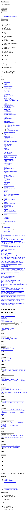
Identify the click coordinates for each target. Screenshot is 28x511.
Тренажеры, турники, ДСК (10, 157)
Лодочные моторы (8, 195)
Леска (5, 191)
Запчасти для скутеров (9, 132)
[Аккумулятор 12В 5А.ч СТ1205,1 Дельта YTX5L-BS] (14, 390)
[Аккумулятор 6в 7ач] (6, 358)
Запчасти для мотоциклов (18, 251)
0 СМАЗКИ (18, 299)
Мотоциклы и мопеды (9, 122)
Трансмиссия (10, 128)
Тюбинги (6, 146)
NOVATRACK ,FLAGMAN (11, 101)
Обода (5, 117)
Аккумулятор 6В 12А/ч (6, 329)
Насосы (5, 198)
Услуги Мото (7, 92)
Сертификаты (7, 88)
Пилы (5, 83)
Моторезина (10, 277)
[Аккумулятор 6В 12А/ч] (7, 328)
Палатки (6, 172)
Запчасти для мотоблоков (7, 291)
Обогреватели (7, 205)
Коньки (5, 140)
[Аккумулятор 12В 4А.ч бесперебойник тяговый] (13, 369)
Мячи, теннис (7, 153)
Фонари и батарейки (9, 176)
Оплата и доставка (8, 14)
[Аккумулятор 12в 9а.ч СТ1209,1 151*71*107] (12, 435)
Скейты (6, 156)
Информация (3, 476)
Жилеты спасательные (6, 283)
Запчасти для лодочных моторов (12, 194)
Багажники (6, 110)
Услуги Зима (7, 91)
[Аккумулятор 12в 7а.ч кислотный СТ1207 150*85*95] (14, 424)
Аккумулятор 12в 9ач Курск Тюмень (10, 447)
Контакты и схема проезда (10, 16)
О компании (7, 217)
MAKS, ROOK (7, 98)
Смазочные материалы (9, 203)
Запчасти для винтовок (12, 303)
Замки (5, 184)
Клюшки (6, 138)
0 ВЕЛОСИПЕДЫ (5, 299)
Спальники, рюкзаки (9, 173)
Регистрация (7, 6)
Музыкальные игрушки (10, 211)
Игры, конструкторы (9, 210)
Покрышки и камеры (9, 186)
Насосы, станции (5, 288)
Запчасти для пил (8, 86)
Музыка (6, 178)
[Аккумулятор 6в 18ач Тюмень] (9, 338)
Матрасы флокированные (10, 171)
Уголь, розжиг (7, 175)
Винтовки (3, 303)
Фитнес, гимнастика (9, 160)
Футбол (5, 161)
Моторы (6, 202)
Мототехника (7, 121)
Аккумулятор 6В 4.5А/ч (7, 350)
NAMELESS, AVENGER (10, 99)
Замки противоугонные (10, 114)
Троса (8, 129)
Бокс (5, 151)
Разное (5, 214)
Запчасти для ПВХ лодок (11, 284)
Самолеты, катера (20, 296)
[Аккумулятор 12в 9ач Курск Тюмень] (10, 446)
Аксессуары (7, 109)
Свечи (5, 196)
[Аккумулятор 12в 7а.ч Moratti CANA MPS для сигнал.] (14, 411)
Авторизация (7, 4)
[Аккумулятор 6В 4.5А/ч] (7, 348)
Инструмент (7, 82)
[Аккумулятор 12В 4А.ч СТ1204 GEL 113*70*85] (13, 379)
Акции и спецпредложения (11, 489)
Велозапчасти (7, 107)
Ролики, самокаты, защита (10, 155)
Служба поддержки (5, 484)
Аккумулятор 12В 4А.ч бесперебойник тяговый (13, 370)
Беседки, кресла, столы (9, 168)
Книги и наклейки (8, 206)
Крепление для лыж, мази (10, 141)
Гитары (5, 180)
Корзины (6, 115)
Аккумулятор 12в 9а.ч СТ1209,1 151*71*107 (12, 437)
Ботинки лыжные (8, 137)
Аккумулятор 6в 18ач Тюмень (8, 339)
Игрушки (6, 209)
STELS (5, 102)
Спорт (5, 148)
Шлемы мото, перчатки (10, 199)
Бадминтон (6, 149)
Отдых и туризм (8, 163)
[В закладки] (8, 337)
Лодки (20, 284)
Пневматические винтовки (10, 213)
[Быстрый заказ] (7, 337)
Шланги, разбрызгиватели (16, 288)
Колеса (5, 133)
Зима (5, 134)
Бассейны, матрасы (8, 165)
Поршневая (9, 126)
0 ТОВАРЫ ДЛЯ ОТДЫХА (13, 300)
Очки (5, 207)
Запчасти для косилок (9, 188)
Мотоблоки (6, 201)
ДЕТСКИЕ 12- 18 (8, 105)
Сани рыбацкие (8, 144)
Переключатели (8, 118)
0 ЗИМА (12, 299)
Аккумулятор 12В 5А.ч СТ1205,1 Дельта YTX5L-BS (14, 392)
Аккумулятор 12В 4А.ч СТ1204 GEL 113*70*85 (13, 380)
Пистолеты (21, 303)
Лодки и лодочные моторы (10, 192)
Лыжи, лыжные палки (9, 142)
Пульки (12, 304)
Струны (6, 183)
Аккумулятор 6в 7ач (6, 360)
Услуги (5, 87)
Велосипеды (7, 94)
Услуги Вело (7, 90)
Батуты (5, 167)
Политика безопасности (10, 221)
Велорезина (4, 277)
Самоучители (7, 182)
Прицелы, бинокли (5, 304)
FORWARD (6, 96)
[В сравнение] (10, 337)
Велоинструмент (8, 113)
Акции (5, 215)
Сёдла (5, 119)
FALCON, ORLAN (8, 95)
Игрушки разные (5, 295)
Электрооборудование (12, 130)
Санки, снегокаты (8, 145)
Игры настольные (8, 152)
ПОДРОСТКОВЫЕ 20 (9, 106)
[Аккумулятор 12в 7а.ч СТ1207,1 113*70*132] (12, 401)
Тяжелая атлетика (8, 159)
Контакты (6, 218)
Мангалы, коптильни (9, 169)
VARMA (6, 103)
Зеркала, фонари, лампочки (14, 125)
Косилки (6, 187)
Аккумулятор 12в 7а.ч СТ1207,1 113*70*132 (12, 402)
